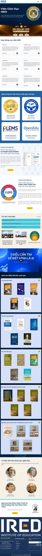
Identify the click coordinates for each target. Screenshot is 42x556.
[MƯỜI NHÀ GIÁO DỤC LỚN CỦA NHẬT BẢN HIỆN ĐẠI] (21, 360)
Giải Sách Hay (28, 76)
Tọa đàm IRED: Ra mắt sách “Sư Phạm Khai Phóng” (11, 223)
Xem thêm (4, 53)
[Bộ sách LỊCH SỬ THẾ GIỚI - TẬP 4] (14, 410)
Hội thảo (4, 76)
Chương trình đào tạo (7, 147)
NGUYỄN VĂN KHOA (10, 480)
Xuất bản (4, 60)
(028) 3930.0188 (8, 545)
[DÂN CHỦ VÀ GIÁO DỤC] (14, 375)
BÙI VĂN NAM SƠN (31, 480)
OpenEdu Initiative (31, 135)
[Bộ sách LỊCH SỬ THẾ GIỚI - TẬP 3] (34, 395)
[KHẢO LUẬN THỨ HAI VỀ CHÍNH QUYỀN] (8, 289)
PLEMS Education (10, 135)
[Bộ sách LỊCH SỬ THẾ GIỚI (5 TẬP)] (8, 395)
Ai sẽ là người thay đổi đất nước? (8, 220)
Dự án (25, 60)
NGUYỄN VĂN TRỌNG (10, 495)
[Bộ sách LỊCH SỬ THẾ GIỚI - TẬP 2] (21, 395)
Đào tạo (4, 44)
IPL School (31, 115)
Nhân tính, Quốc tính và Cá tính (34, 242)
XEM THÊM (30, 208)
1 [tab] (20, 23)
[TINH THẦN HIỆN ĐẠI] (14, 339)
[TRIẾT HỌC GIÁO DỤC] (8, 360)
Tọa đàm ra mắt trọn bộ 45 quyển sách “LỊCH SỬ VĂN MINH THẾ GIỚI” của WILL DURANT (21, 242)
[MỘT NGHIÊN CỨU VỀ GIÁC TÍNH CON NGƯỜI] (14, 304)
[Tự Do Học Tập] (27, 375)
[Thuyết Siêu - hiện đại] (21, 289)
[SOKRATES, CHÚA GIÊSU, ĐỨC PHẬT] (21, 324)
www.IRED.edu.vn (8, 548)
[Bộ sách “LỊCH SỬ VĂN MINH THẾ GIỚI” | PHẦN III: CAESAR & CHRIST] (14, 446)
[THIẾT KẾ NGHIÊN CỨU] (8, 324)
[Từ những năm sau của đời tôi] (27, 304)
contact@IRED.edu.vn (8, 546)
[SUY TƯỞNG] (27, 339)
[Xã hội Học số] (34, 324)
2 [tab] (21, 23)
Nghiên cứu (27, 44)
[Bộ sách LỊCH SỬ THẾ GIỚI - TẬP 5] (27, 410)
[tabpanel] (21, 14)
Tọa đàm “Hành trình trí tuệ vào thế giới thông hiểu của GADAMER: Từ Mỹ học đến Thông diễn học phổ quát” (7, 242)
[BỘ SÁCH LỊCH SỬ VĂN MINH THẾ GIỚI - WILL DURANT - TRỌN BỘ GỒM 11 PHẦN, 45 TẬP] (8, 431)
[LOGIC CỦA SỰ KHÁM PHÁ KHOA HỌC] (34, 289)
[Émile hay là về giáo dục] (34, 360)
